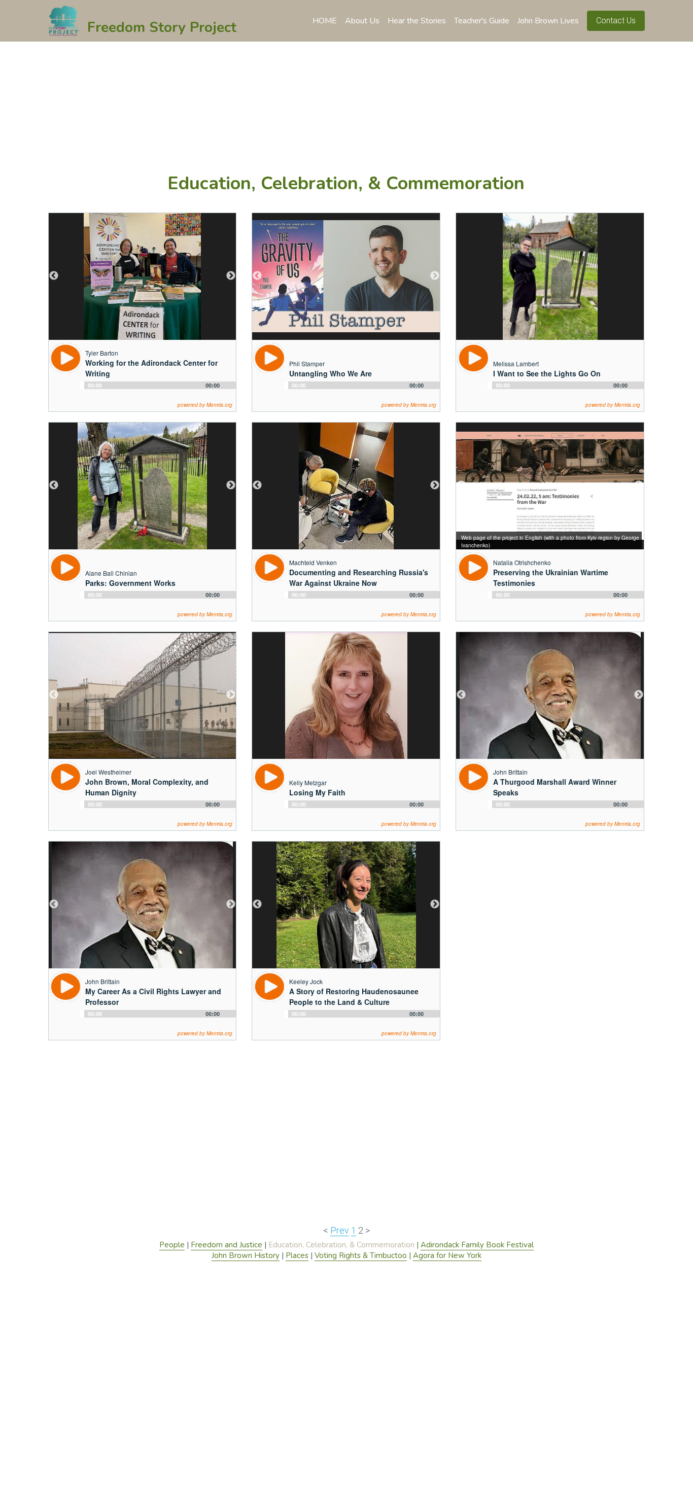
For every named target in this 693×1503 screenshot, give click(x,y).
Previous (54, 276)
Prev (339, 1230)
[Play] (65, 358)
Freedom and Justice (226, 1245)
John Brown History (246, 1255)
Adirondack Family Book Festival (477, 1245)
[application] (158, 389)
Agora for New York (447, 1255)
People (172, 1245)
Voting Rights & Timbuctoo (361, 1255)
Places (297, 1255)
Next (231, 276)
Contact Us (616, 20)
